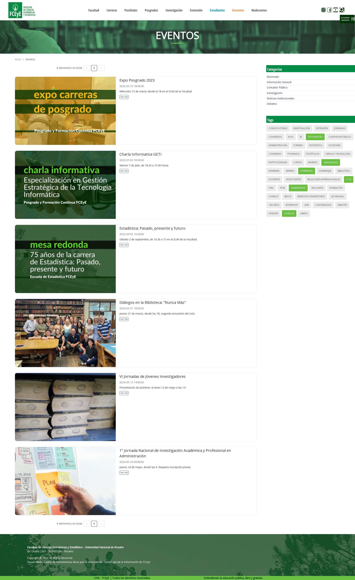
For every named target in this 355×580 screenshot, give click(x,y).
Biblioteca (344, 170)
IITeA (271, 187)
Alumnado (273, 76)
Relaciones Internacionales (323, 179)
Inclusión (317, 187)
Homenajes (325, 170)
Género (290, 170)
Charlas (273, 196)
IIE (301, 136)
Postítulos (312, 153)
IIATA (290, 136)
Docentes (274, 179)
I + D (348, 179)
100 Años (274, 204)
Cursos (297, 162)
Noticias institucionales (280, 98)
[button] (347, 19)
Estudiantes (315, 136)
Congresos (275, 136)
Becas (288, 196)
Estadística (315, 145)
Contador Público (277, 87)
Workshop (291, 204)
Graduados (331, 162)
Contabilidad (323, 204)
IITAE (282, 187)
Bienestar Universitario (311, 196)
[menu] (177, 10)
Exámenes (274, 170)
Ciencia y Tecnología (337, 153)
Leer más (124, 96)
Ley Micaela (337, 196)
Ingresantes (298, 187)
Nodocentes (293, 179)
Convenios (275, 153)
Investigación (275, 93)
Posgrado (294, 153)
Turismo (298, 145)
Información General (279, 82)
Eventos (30, 59)
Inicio (18, 59)
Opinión (273, 213)
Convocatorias (278, 128)
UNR (306, 204)
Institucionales (278, 162)
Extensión (322, 128)
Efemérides (307, 170)
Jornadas (339, 128)
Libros (304, 213)
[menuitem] (93, 10)
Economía (335, 145)
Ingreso (312, 162)
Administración (278, 145)
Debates (272, 103)
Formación (336, 187)
